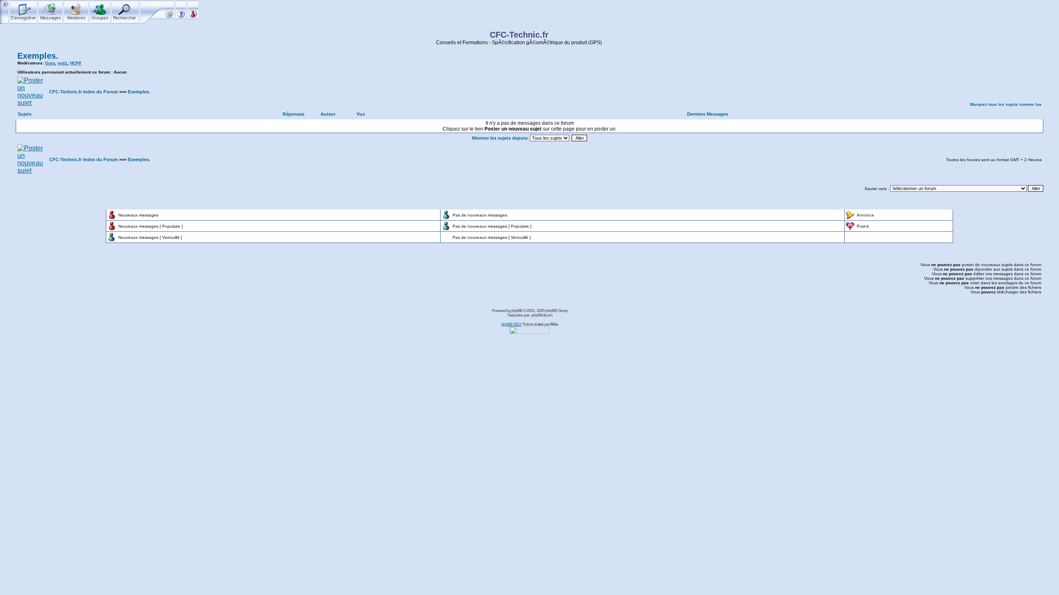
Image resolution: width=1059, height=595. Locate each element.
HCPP (75, 63)
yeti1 (62, 63)
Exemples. (37, 55)
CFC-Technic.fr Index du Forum (83, 91)
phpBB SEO (511, 324)
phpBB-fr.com (542, 315)
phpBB (516, 310)
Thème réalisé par (540, 324)
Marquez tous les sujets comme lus (1006, 104)
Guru (50, 63)
